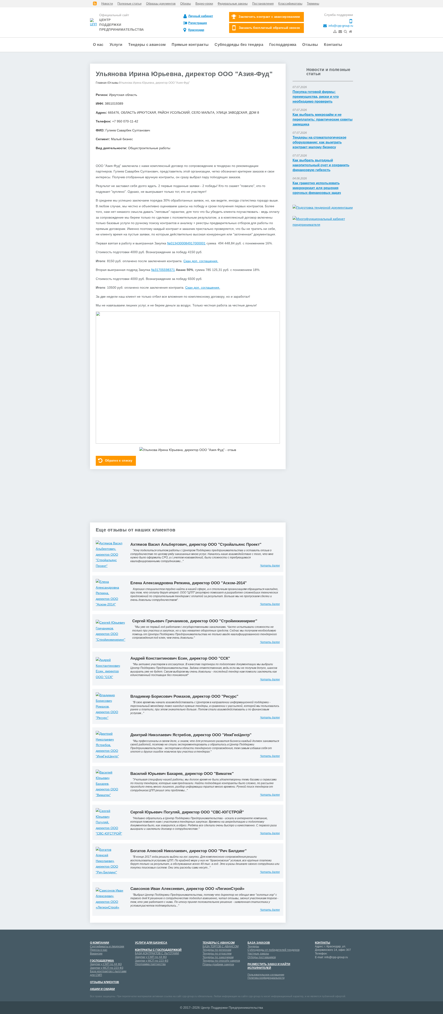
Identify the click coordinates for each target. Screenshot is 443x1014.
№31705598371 (163, 270)
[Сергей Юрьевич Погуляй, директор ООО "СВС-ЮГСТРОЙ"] (109, 822)
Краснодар (196, 30)
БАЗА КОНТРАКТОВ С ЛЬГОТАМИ (157, 953)
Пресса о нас (98, 950)
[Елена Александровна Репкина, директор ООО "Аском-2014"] (109, 593)
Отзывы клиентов (104, 982)
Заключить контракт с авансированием (269, 16)
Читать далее (270, 565)
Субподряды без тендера (239, 45)
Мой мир (318, 966)
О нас (98, 45)
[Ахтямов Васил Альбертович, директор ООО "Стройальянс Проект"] (109, 554)
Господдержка (282, 45)
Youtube (334, 966)
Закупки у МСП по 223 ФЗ (106, 968)
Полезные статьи (129, 3)
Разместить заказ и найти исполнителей (269, 966)
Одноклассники (318, 974)
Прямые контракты (190, 45)
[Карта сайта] (335, 31)
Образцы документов (161, 3)
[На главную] (351, 31)
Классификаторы (290, 3)
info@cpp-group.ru (340, 25)
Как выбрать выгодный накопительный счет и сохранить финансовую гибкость (321, 165)
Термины (313, 3)
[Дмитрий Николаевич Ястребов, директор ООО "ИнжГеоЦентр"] (109, 745)
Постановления (263, 3)
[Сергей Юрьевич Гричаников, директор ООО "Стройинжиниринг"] (110, 631)
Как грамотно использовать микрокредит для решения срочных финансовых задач (317, 188)
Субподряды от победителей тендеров (273, 950)
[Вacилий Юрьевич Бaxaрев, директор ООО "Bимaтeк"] (109, 783)
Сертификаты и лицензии (107, 946)
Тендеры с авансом (147, 45)
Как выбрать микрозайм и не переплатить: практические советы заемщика (323, 119)
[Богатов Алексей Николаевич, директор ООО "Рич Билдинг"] (109, 861)
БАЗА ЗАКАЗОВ (259, 942)
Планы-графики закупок (218, 964)
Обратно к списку (118, 460)
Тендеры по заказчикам (218, 957)
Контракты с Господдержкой (158, 950)
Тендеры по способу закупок (221, 960)
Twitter (326, 974)
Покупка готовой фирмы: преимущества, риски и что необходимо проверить (316, 96)
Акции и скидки (102, 989)
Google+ (326, 966)
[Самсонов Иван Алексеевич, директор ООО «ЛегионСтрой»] (109, 898)
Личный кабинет (200, 16)
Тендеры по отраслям (217, 953)
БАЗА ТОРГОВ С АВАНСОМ (221, 946)
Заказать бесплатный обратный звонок (269, 28)
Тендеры (253, 946)
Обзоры (185, 3)
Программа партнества (150, 964)
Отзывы (310, 45)
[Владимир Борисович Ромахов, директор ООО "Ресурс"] (109, 706)
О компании (99, 942)
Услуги (116, 45)
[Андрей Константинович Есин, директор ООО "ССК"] (109, 668)
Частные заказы (258, 953)
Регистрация (197, 23)
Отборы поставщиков (262, 957)
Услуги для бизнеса (151, 942)
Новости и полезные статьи (328, 71)
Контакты (333, 45)
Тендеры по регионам (217, 950)
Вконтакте (342, 966)
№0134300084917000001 (186, 243)
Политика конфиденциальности (266, 977)
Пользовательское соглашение (266, 974)
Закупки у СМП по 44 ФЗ (106, 964)
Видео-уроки (204, 3)
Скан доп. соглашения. (200, 261)
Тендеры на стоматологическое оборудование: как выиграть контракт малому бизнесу (319, 142)
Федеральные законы (233, 3)
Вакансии (96, 953)
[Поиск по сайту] (346, 31)
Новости (107, 3)
